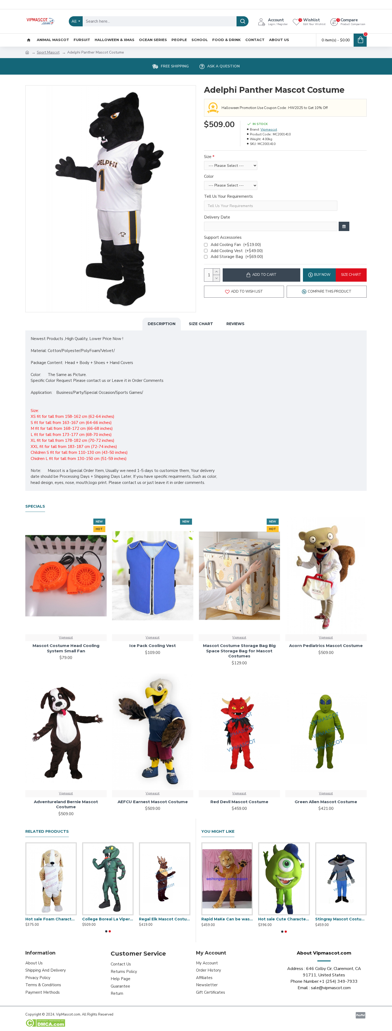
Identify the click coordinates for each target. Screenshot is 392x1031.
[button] (106, 931)
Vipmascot (269, 129)
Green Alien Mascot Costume (326, 801)
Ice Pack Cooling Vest (152, 645)
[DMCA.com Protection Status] (45, 1023)
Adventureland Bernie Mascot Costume (66, 804)
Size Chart (201, 323)
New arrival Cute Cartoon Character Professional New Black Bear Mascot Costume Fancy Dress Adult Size (284, 919)
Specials (35, 506)
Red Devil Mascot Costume (239, 801)
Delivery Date (217, 217)
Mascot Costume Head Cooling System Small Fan (66, 648)
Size (207, 156)
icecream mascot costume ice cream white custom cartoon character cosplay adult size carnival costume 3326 (164, 919)
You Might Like (217, 831)
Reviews (235, 323)
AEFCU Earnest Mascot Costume (153, 801)
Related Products (47, 831)
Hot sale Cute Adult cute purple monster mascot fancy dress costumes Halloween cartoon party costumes (108, 919)
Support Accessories (223, 237)
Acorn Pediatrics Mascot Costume (326, 645)
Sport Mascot (48, 52)
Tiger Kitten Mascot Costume (227, 919)
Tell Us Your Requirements (228, 196)
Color (209, 176)
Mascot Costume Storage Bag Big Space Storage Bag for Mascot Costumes (239, 650)
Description (161, 323)
